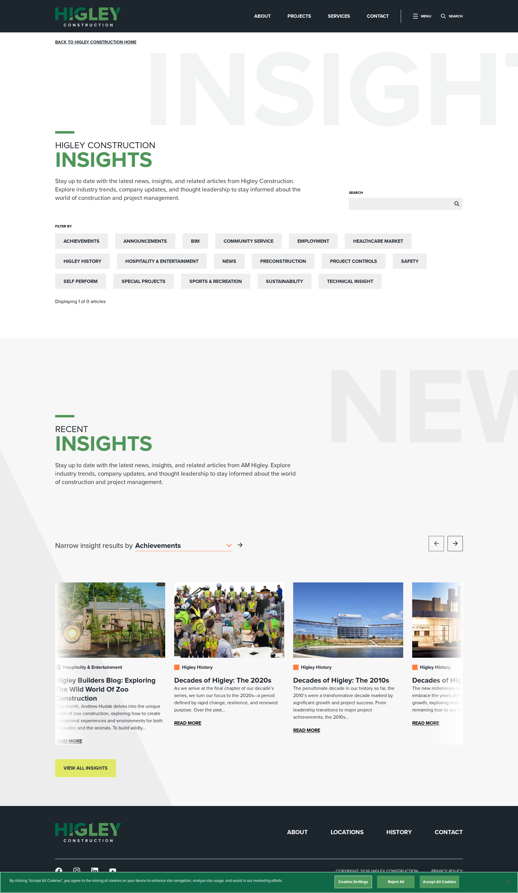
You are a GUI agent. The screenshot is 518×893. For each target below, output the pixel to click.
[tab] (262, 16)
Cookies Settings (353, 882)
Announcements (145, 241)
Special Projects (143, 281)
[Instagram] (76, 871)
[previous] (436, 543)
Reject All (396, 882)
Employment (313, 241)
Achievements (82, 241)
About (297, 832)
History (399, 832)
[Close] (508, 881)
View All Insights (86, 768)
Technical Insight (350, 281)
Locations (347, 832)
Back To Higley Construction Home (95, 42)
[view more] (240, 545)
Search (356, 192)
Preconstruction (283, 261)
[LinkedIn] (94, 871)
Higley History (82, 261)
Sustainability (284, 281)
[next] (455, 543)
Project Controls (353, 261)
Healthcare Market (378, 241)
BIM (195, 241)
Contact (449, 832)
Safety (409, 261)
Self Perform (81, 281)
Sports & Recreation (215, 281)
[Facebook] (58, 871)
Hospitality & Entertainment (161, 261)
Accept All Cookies (439, 882)
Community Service (248, 241)
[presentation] (88, 16)
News (229, 261)
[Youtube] (112, 871)
